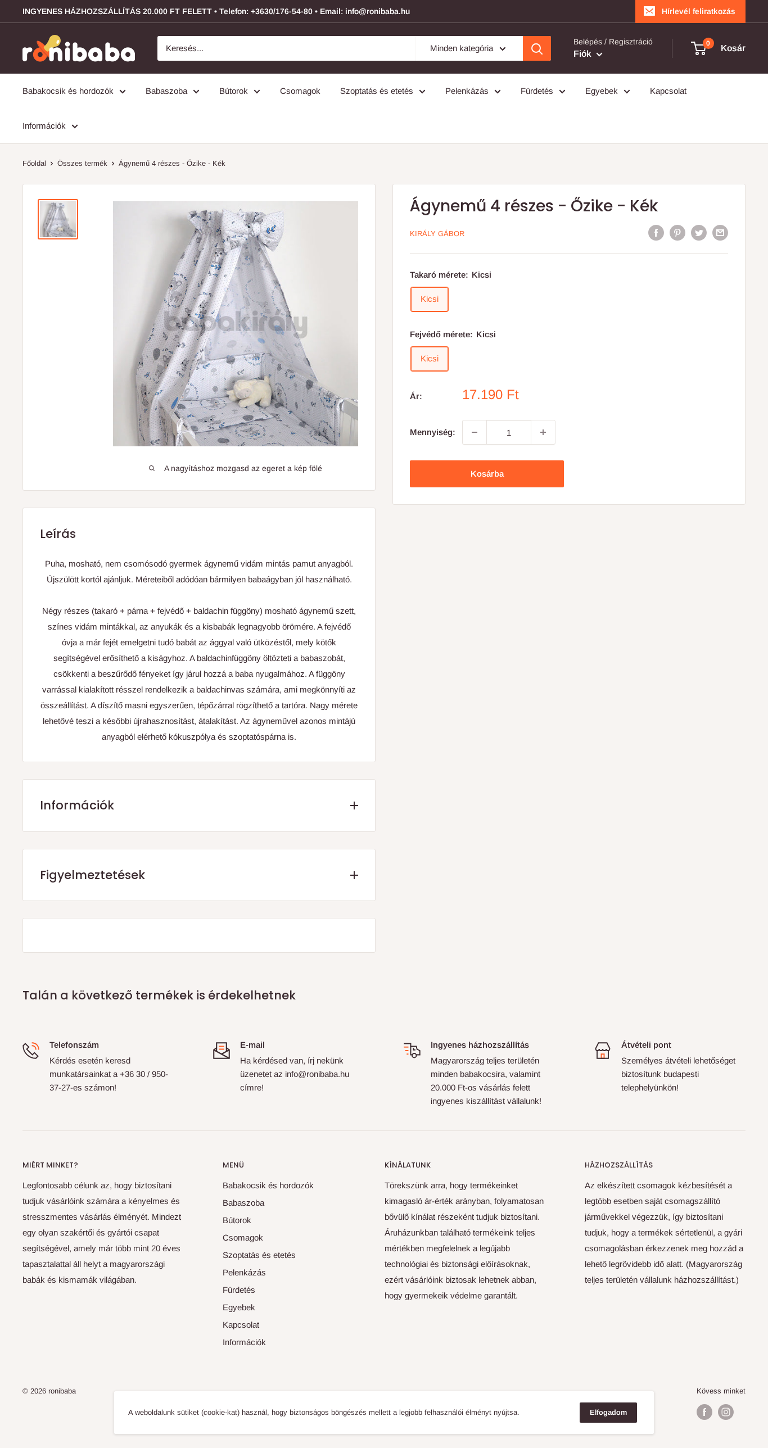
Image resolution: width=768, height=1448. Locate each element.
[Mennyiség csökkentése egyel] (474, 432)
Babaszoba (166, 91)
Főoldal (34, 163)
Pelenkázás (467, 91)
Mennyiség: (432, 432)
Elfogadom (608, 1412)
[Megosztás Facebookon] (656, 232)
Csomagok (300, 91)
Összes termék (82, 163)
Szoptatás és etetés (376, 91)
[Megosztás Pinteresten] (677, 232)
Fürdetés (537, 91)
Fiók (583, 53)
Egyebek (601, 91)
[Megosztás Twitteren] (699, 232)
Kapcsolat (668, 91)
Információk (44, 125)
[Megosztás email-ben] (720, 232)
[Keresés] (537, 48)
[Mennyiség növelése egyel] (543, 432)
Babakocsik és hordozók (68, 91)
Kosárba (487, 473)
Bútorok (233, 91)
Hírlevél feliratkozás (698, 11)
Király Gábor (437, 233)
